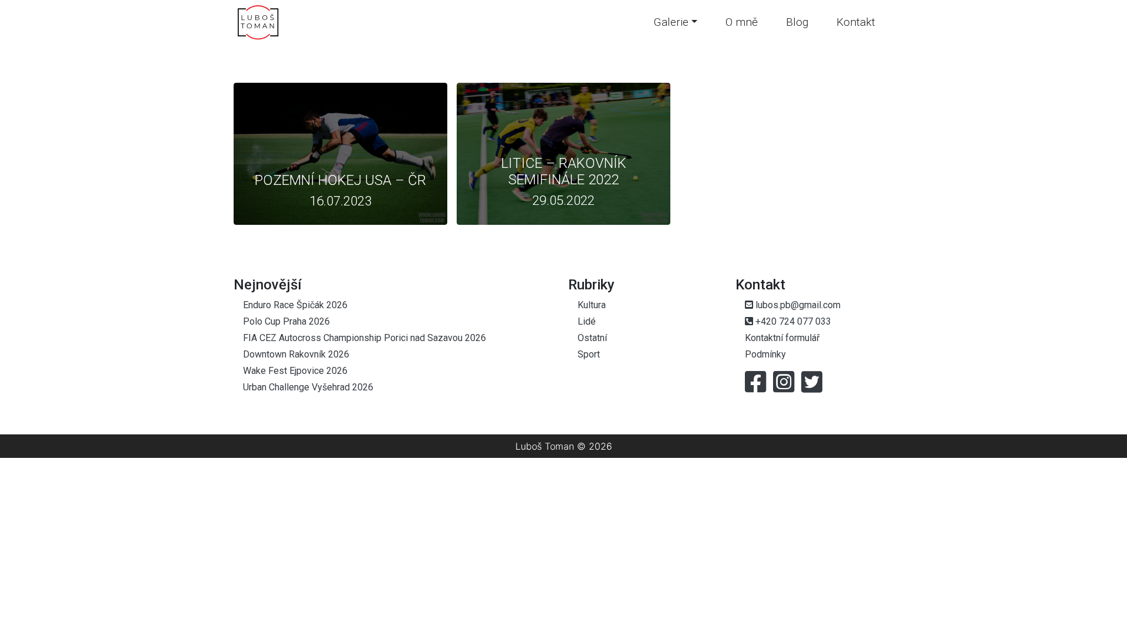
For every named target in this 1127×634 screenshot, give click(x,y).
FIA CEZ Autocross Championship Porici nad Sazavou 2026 (364, 337)
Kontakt (855, 22)
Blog (797, 22)
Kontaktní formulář (782, 337)
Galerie (671, 22)
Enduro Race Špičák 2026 (295, 305)
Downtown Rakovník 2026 (296, 354)
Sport (589, 354)
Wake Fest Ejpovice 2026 (295, 370)
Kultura (592, 305)
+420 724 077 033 (792, 321)
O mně (742, 22)
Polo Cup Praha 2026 (286, 321)
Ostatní (592, 337)
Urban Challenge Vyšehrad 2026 (308, 387)
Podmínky (765, 354)
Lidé (587, 321)
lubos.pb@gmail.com (797, 305)
